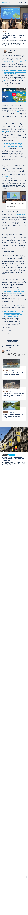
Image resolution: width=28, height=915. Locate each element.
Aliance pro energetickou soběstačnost (12, 61)
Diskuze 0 (12, 338)
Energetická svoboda (19, 214)
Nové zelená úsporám (7, 176)
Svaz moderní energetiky (19, 60)
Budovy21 (18, 305)
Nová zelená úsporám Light (14, 293)
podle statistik (17, 111)
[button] (19, 2)
